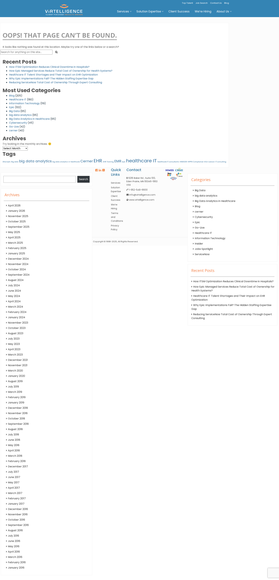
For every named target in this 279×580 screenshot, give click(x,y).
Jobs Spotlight (204, 249)
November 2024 (18, 264)
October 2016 (16, 520)
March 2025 (15, 243)
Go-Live (14, 126)
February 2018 (17, 461)
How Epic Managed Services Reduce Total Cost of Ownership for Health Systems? (60, 71)
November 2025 (18, 216)
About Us (223, 11)
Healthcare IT (17, 99)
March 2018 (15, 456)
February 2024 (17, 312)
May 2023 (14, 344)
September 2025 (18, 227)
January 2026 (16, 211)
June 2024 (14, 291)
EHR (98, 160)
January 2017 (16, 504)
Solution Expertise (148, 11)
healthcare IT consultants (168, 162)
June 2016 (14, 541)
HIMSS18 (183, 162)
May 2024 (14, 296)
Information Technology (24, 103)
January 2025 (16, 253)
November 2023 (18, 323)
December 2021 (18, 360)
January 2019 (16, 402)
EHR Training (108, 162)
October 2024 (17, 269)
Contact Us (216, 3)
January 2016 (16, 568)
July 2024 (14, 285)
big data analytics (20, 115)
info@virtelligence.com (142, 194)
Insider (199, 243)
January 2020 (16, 376)
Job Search (202, 3)
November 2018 (18, 413)
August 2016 (15, 530)
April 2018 (14, 450)
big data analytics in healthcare (66, 162)
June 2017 (14, 477)
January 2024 (16, 317)
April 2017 (14, 488)
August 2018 (15, 429)
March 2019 (15, 392)
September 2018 (18, 424)
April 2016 (14, 552)
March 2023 (15, 354)
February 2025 (17, 248)
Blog (226, 3)
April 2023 (14, 349)
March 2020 (15, 370)
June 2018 (14, 440)
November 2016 (18, 514)
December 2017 (18, 466)
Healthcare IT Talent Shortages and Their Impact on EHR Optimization (53, 74)
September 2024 (19, 275)
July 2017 (13, 472)
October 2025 (17, 221)
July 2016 (13, 536)
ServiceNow (202, 254)
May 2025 (14, 232)
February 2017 (17, 498)
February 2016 (17, 562)
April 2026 (14, 205)
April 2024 (14, 301)
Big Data (14, 111)
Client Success (179, 11)
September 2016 (18, 525)
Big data (14, 162)
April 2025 (14, 237)
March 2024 (15, 307)
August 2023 (15, 333)
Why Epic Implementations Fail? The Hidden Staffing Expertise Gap (51, 78)
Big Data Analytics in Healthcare (29, 119)
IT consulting (220, 162)
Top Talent (187, 3)
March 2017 (15, 493)
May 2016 (13, 546)
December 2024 (18, 259)
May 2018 (13, 445)
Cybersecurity (18, 123)
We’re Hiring (203, 11)
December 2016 (18, 509)
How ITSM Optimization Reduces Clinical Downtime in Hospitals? (49, 67)
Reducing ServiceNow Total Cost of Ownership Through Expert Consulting (55, 82)
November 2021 (17, 365)
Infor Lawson (209, 162)
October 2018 (16, 418)
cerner (13, 130)
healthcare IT (141, 160)
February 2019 (17, 397)
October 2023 (17, 328)
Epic (11, 107)
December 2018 (18, 408)
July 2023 (14, 339)
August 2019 (15, 381)
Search (83, 179)
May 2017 (13, 482)
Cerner (86, 161)
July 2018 (13, 434)
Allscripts (6, 162)
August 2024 (16, 280)
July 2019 (13, 386)
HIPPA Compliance (195, 162)
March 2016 (15, 557)
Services (123, 11)
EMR (117, 161)
